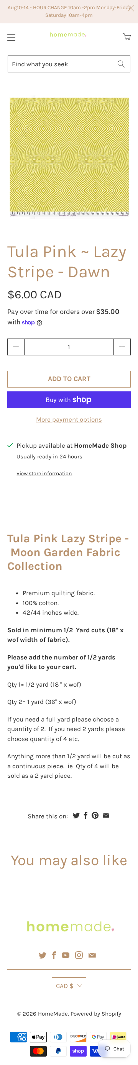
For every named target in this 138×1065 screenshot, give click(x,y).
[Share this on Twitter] (76, 815)
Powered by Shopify (96, 1013)
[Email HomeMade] (92, 955)
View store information (44, 473)
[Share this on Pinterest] (95, 815)
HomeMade (53, 1013)
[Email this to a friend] (106, 815)
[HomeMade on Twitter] (42, 955)
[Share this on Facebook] (86, 815)
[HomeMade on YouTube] (65, 955)
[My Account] (9, 37)
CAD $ (65, 986)
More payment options (69, 419)
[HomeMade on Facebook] (54, 955)
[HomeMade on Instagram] (79, 955)
